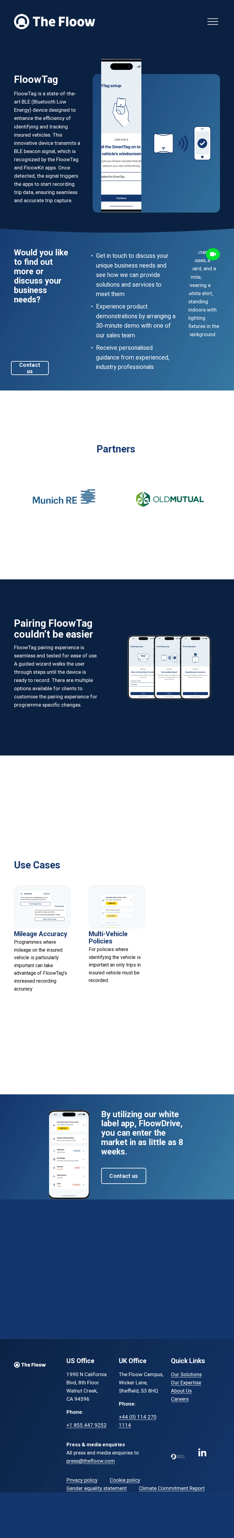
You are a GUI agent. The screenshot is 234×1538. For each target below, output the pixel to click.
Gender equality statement (96, 1488)
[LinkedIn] (202, 1453)
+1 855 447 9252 (86, 1425)
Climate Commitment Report (172, 1488)
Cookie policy (125, 1480)
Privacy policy (82, 1480)
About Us (181, 1391)
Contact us (30, 368)
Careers (180, 1399)
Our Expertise (186, 1382)
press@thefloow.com (90, 1461)
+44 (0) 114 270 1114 (138, 1421)
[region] (117, 503)
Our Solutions (186, 1374)
